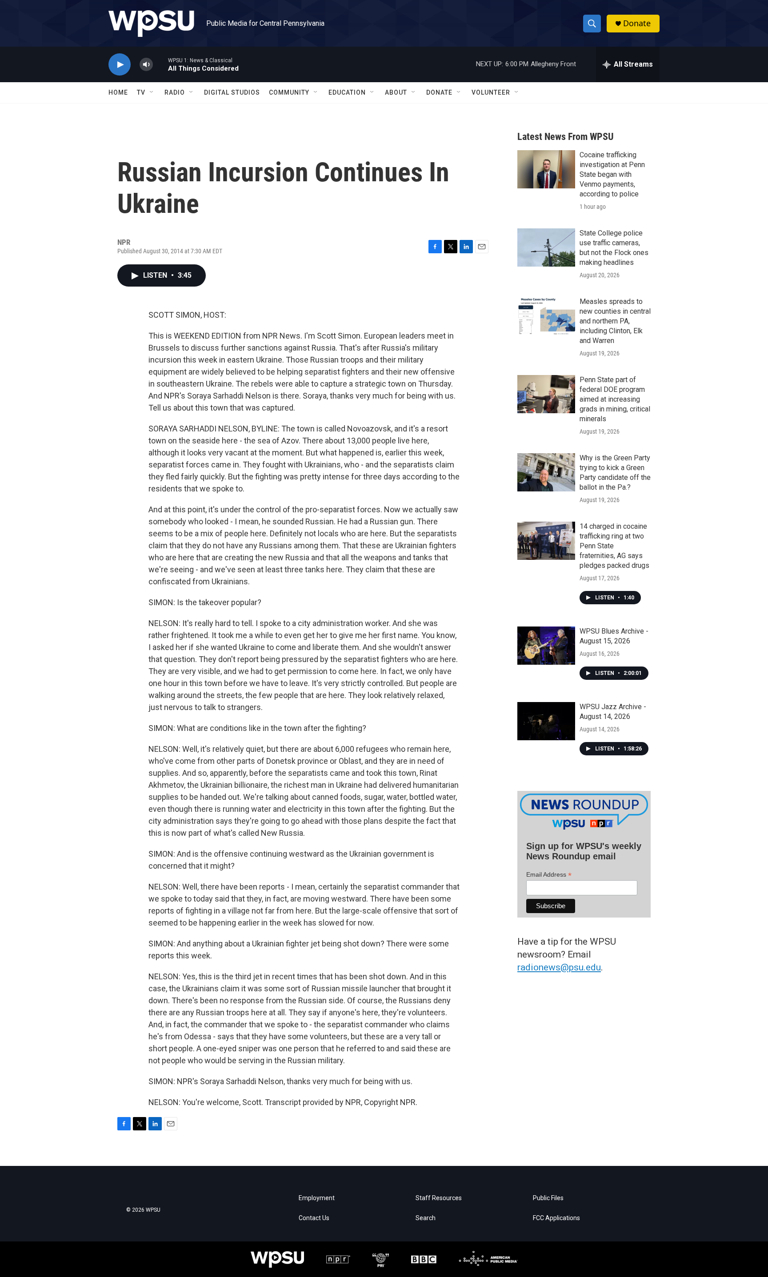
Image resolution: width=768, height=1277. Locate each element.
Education (347, 92)
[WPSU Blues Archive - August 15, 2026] (546, 646)
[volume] (146, 65)
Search (426, 1218)
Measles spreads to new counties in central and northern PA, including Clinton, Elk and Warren (615, 321)
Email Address (549, 874)
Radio (174, 92)
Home (118, 92)
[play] (119, 65)
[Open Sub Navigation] (152, 92)
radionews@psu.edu (559, 967)
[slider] (160, 64)
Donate (637, 23)
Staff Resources (439, 1198)
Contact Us (314, 1218)
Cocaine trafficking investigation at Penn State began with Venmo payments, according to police (612, 174)
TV (141, 92)
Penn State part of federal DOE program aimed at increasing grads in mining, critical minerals (615, 399)
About (396, 92)
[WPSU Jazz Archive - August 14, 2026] (546, 721)
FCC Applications (556, 1218)
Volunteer (491, 92)
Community (289, 92)
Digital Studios (232, 92)
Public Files (548, 1198)
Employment (317, 1198)
